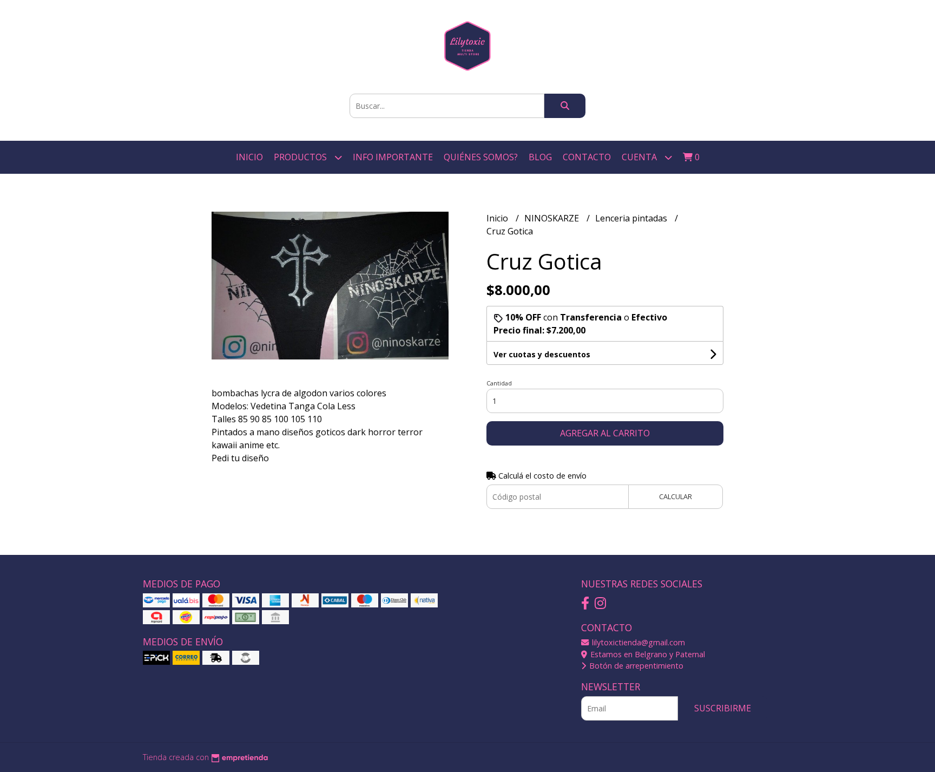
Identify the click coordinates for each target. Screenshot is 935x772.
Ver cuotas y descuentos (541, 354)
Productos (301, 157)
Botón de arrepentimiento (635, 665)
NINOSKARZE (552, 218)
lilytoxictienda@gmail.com (637, 642)
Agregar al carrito (605, 433)
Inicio (249, 157)
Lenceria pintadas (632, 218)
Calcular (675, 496)
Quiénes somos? (481, 157)
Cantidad (499, 383)
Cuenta (640, 157)
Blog (540, 157)
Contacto (587, 157)
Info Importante (393, 157)
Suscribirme (722, 708)
